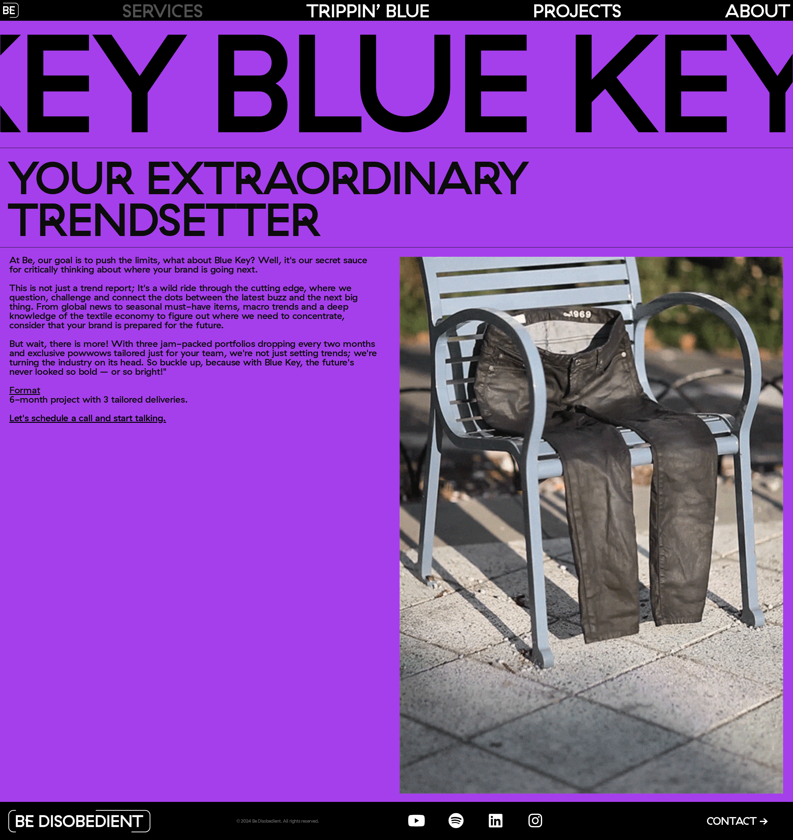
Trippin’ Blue (367, 10)
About (757, 10)
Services (162, 10)
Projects (577, 10)
